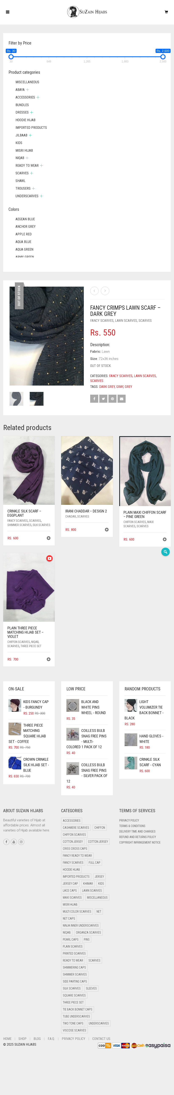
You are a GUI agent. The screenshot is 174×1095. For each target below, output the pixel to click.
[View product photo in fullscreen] (76, 378)
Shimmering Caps (74, 967)
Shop (22, 1039)
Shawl (20, 181)
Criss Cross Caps (75, 848)
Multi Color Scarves (77, 911)
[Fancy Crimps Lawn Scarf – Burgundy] (105, 291)
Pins (87, 939)
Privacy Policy (129, 820)
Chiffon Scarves (134, 522)
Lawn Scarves (126, 321)
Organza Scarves (88, 932)
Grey (128, 387)
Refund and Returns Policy (137, 837)
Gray (119, 387)
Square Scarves (74, 995)
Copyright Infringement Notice (140, 842)
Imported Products (31, 128)
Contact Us (101, 1039)
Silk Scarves (41, 525)
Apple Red (23, 234)
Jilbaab (21, 135)
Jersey (99, 876)
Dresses (22, 112)
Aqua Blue (23, 242)
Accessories (25, 97)
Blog (37, 1039)
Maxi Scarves (72, 897)
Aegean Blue (25, 219)
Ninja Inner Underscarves (81, 925)
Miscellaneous (27, 82)
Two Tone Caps (73, 1023)
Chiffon (99, 827)
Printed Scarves (74, 953)
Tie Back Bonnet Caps (77, 1009)
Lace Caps (70, 890)
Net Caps (69, 918)
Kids (18, 143)
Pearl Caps (71, 939)
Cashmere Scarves (76, 827)
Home (7, 1039)
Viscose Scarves (74, 1030)
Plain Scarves (73, 946)
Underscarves (26, 196)
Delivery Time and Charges (137, 831)
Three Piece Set (31, 646)
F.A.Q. (51, 1039)
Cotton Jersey (73, 841)
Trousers (23, 188)
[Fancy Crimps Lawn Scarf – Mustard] (94, 291)
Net (99, 911)
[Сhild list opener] (27, 89)
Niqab (35, 642)
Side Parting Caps (75, 981)
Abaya (20, 90)
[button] (49, 538)
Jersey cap (70, 883)
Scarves (145, 321)
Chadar (70, 516)
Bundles (22, 105)
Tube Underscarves (76, 1016)
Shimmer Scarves (19, 525)
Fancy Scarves (102, 321)
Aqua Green (24, 249)
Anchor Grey (25, 227)
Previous (12, 331)
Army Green (24, 257)
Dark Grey (107, 387)
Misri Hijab (24, 150)
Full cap (94, 862)
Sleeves (91, 988)
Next (81, 331)
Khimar (88, 883)
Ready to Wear (27, 166)
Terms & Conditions (132, 826)
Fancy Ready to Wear (77, 855)
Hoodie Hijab (25, 120)
